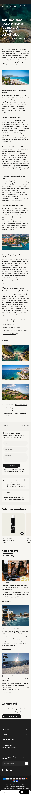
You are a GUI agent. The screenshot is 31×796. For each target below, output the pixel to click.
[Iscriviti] (26, 763)
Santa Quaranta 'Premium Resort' (12, 330)
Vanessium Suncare (7, 538)
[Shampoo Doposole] (13, 524)
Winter (4, 665)
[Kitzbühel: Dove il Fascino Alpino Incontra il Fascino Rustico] (15, 663)
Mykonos (5, 609)
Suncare (5, 615)
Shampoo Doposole (8, 540)
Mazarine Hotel (7, 324)
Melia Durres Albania (9, 327)
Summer (11, 19)
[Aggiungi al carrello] (22, 533)
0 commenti (26, 425)
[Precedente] (2, 2)
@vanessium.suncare (21, 405)
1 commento (17, 492)
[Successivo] (29, 2)
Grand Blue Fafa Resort (9, 334)
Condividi (6, 425)
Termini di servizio (19, 471)
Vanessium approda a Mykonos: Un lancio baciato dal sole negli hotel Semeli (15, 632)
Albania (4, 19)
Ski (4, 660)
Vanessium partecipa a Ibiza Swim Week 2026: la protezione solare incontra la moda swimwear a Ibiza (15, 587)
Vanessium (19, 19)
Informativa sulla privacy (20, 786)
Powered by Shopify (22, 784)
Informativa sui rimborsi (10, 786)
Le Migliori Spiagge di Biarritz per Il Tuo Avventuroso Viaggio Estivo (13, 498)
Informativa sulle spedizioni (20, 788)
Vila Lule (5, 340)
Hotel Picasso (7, 337)
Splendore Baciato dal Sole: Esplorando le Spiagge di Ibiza (16, 485)
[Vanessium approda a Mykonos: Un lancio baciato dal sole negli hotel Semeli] (15, 615)
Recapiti (27, 788)
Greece (4, 606)
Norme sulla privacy (8, 471)
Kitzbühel (5, 657)
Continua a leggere (6, 601)
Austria (4, 654)
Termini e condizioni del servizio (8, 788)
